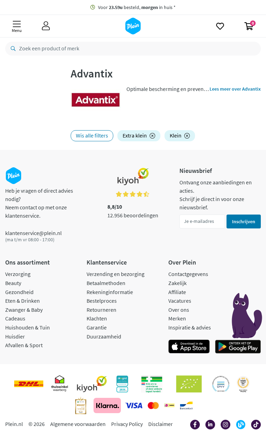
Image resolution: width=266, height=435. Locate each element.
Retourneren (101, 309)
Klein (175, 135)
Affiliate (177, 291)
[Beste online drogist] (243, 384)
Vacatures (179, 300)
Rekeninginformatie (110, 291)
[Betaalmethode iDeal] (169, 405)
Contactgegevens (188, 273)
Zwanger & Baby (24, 309)
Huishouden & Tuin (27, 327)
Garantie (97, 327)
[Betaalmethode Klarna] (107, 405)
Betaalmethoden (106, 282)
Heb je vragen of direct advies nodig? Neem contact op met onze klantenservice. (39, 203)
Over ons (178, 309)
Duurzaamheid (104, 336)
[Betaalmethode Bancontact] (186, 405)
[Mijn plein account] (46, 26)
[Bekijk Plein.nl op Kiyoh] (92, 384)
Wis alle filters (92, 135)
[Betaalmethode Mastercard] (153, 405)
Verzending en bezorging (115, 273)
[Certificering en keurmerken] (189, 384)
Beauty (13, 282)
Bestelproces (102, 300)
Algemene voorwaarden (78, 423)
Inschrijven (243, 221)
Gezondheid (19, 291)
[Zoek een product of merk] (11, 49)
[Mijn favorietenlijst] (220, 26)
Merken (177, 318)
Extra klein (135, 135)
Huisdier (15, 336)
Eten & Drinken (22, 300)
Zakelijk (177, 282)
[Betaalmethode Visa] (133, 405)
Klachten (97, 318)
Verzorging (17, 273)
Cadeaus (15, 318)
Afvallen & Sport (24, 345)
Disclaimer (160, 423)
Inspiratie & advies (189, 327)
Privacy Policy (127, 423)
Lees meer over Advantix (235, 89)
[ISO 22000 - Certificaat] (220, 384)
